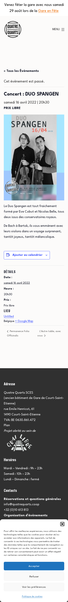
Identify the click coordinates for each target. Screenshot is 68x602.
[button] (62, 524)
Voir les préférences (34, 587)
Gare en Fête (48, 11)
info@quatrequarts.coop (21, 504)
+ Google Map (24, 321)
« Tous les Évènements (21, 71)
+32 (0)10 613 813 (16, 510)
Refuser (34, 576)
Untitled (9, 316)
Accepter (34, 566)
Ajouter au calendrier (27, 255)
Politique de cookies (32, 597)
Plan (7, 425)
